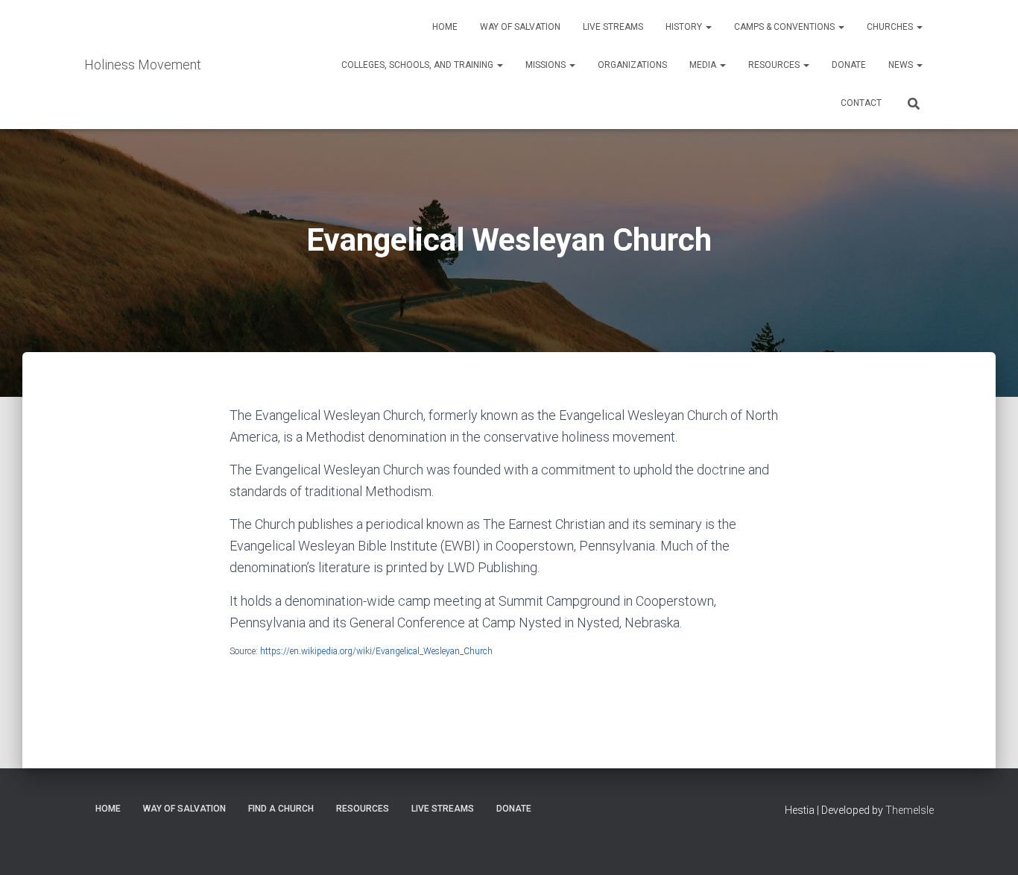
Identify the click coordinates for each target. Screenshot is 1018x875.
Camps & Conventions (785, 27)
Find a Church (281, 808)
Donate (849, 65)
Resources (775, 65)
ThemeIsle (909, 810)
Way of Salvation (520, 27)
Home (445, 27)
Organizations (632, 65)
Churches (891, 27)
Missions (546, 65)
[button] (708, 27)
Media (703, 65)
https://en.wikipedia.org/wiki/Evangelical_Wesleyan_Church (376, 651)
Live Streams (613, 27)
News (901, 65)
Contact (861, 103)
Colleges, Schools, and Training (418, 65)
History (685, 27)
